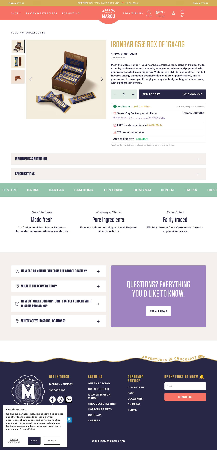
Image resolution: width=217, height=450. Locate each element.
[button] (158, 311)
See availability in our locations (190, 106)
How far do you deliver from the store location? (54, 271)
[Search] (149, 12)
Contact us (136, 387)
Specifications (25, 174)
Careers (94, 420)
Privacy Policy (27, 429)
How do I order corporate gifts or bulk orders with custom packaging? (56, 303)
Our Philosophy (99, 383)
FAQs (131, 393)
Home (14, 32)
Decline (52, 440)
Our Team (94, 414)
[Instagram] (61, 399)
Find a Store (201, 3)
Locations (135, 398)
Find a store (16, 3)
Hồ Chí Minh (154, 125)
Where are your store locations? (43, 321)
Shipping (134, 404)
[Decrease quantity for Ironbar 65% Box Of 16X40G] (114, 94)
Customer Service (136, 379)
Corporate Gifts (100, 409)
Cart (182, 16)
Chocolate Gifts (33, 32)
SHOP (14, 13)
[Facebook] (53, 399)
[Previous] (30, 79)
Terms (132, 409)
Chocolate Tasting (102, 403)
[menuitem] (17, 13)
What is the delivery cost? (39, 286)
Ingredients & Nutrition (31, 159)
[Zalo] (69, 399)
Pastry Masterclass (41, 13)
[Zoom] (99, 112)
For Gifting (71, 13)
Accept (34, 440)
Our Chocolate (99, 389)
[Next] (102, 79)
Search (149, 16)
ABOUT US (95, 377)
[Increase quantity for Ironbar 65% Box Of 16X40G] (133, 94)
